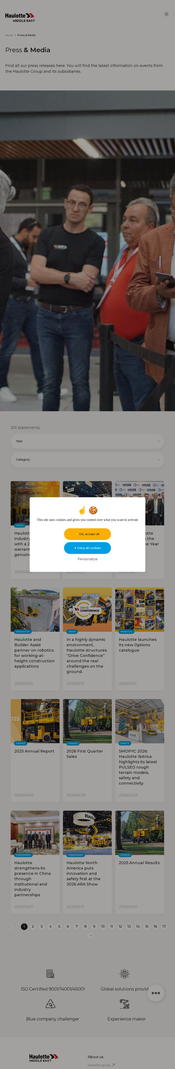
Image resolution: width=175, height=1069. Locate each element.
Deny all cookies (89, 548)
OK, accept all (88, 534)
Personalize (88, 559)
